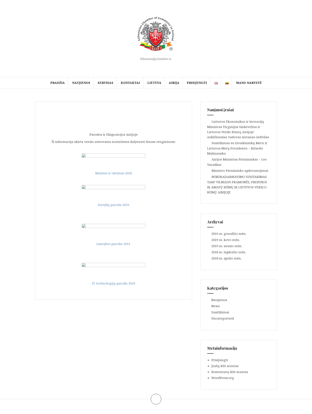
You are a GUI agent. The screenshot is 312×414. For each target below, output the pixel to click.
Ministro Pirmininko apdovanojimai (240, 170)
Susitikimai (220, 312)
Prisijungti (197, 83)
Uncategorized (222, 318)
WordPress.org (222, 378)
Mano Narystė (249, 83)
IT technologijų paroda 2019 (113, 283)
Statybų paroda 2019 (113, 205)
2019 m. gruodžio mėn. (228, 233)
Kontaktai (130, 83)
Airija (174, 83)
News (215, 306)
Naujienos (81, 83)
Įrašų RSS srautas (225, 366)
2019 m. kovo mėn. (225, 240)
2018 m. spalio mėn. (226, 258)
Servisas (105, 83)
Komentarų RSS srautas (229, 372)
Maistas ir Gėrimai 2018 (113, 173)
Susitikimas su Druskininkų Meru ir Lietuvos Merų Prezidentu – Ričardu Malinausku (237, 148)
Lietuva (154, 83)
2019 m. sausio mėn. (226, 246)
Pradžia (57, 83)
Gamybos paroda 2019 (113, 244)
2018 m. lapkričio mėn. (228, 252)
